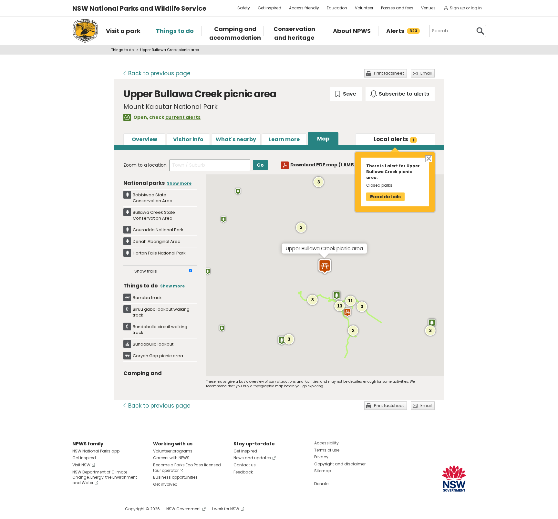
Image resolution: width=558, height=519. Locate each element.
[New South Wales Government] (454, 478)
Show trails (145, 271)
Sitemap (322, 470)
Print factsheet (389, 73)
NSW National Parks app (95, 451)
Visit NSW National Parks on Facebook (78, 509)
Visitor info (188, 139)
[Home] (85, 31)
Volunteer (364, 8)
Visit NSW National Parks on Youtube (106, 509)
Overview (144, 139)
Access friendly (304, 8)
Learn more (284, 139)
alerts (394, 139)
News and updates (252, 458)
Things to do (122, 49)
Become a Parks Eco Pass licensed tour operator (187, 467)
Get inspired (269, 8)
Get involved (165, 484)
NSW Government (183, 509)
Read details (385, 196)
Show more (179, 183)
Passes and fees (397, 8)
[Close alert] (428, 158)
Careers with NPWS (171, 458)
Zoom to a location (145, 165)
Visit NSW (81, 465)
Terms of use (326, 450)
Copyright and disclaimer (340, 464)
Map (323, 138)
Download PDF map (328, 164)
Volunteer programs (172, 451)
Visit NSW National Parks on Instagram (92, 509)
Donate (321, 483)
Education (337, 8)
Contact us (244, 465)
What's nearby (236, 139)
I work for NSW (225, 509)
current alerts (183, 117)
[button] (223, 219)
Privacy (321, 457)
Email (426, 73)
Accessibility (326, 443)
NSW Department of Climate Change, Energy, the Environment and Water (104, 477)
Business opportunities (175, 477)
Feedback (243, 472)
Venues (428, 8)
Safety (243, 8)
